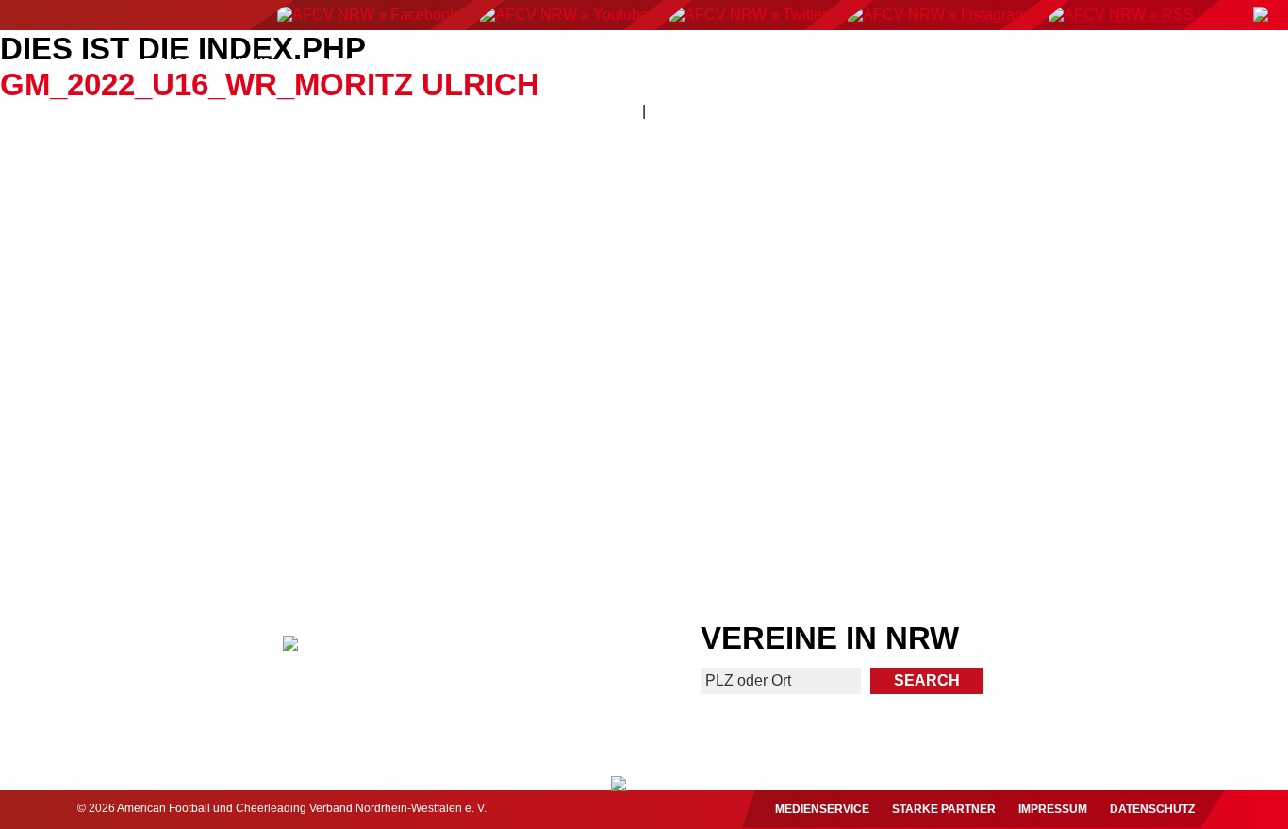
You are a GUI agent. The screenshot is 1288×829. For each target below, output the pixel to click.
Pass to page (315, 294)
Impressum (1052, 809)
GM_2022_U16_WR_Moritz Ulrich (269, 84)
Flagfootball (622, 63)
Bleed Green (486, 482)
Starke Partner (944, 809)
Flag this (801, 482)
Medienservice (822, 809)
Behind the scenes (1125, 482)
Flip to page (973, 294)
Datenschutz (1152, 809)
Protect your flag (162, 482)
